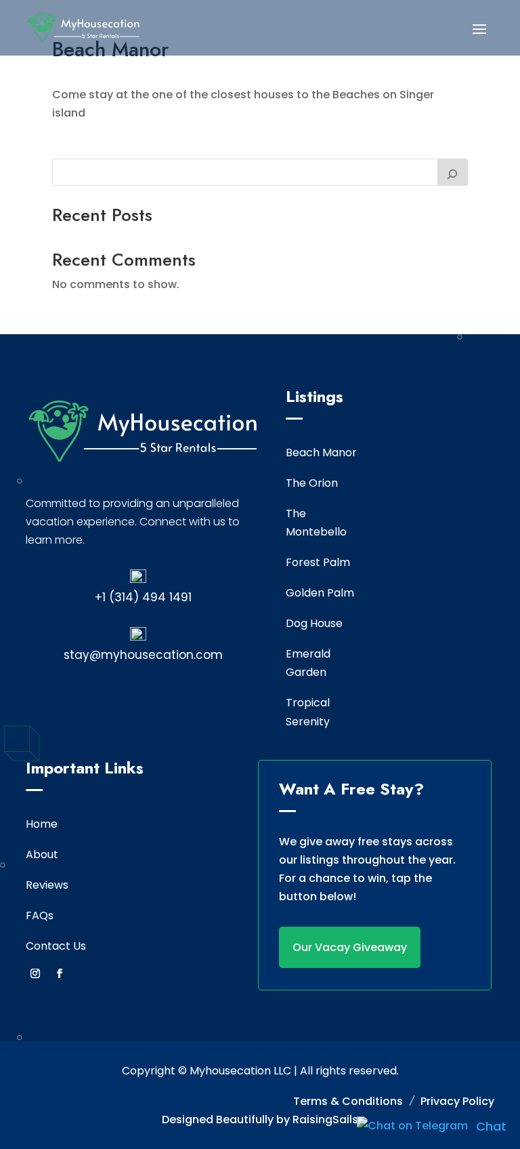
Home (42, 824)
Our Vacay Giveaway (349, 947)
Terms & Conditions (348, 1101)
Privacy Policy (457, 1101)
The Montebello (316, 523)
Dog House (314, 623)
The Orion (312, 483)
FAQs (39, 915)
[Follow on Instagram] (35, 973)
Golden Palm (320, 593)
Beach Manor (321, 452)
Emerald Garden (308, 663)
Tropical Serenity (308, 712)
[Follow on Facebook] (59, 973)
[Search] (453, 172)
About (42, 854)
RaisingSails (325, 1119)
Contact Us (56, 946)
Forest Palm (318, 562)
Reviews (47, 885)
